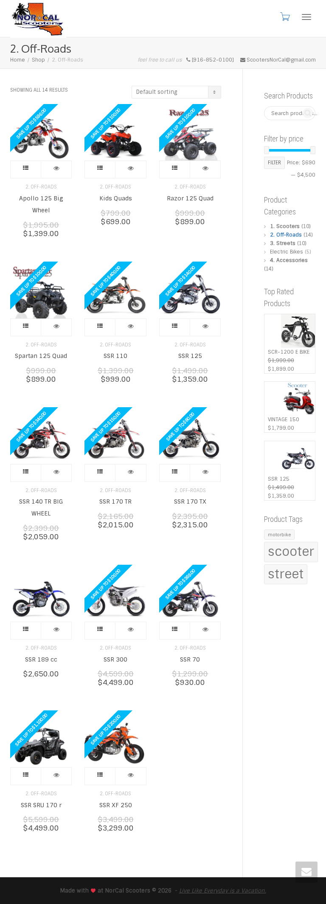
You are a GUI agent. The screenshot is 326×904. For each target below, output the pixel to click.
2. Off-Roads (41, 187)
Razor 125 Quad (190, 198)
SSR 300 (115, 659)
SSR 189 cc (41, 659)
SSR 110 (115, 356)
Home (17, 59)
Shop (38, 59)
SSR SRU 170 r (41, 805)
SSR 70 (190, 659)
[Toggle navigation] (306, 17)
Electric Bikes (286, 251)
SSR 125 (190, 356)
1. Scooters (285, 226)
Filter (274, 163)
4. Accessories (289, 260)
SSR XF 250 (115, 805)
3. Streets (282, 243)
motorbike (279, 535)
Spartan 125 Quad (41, 356)
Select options (26, 169)
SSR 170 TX (190, 501)
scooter (291, 552)
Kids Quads (115, 198)
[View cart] (284, 16)
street (286, 574)
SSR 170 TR (115, 501)
